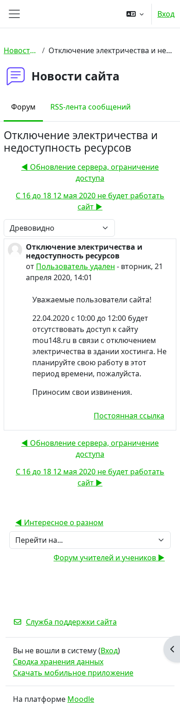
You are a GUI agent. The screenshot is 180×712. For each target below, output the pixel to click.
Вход (165, 14)
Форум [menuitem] (23, 107)
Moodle (80, 699)
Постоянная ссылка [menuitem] (129, 416)
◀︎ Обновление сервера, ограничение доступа (90, 172)
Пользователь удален (75, 266)
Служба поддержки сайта (71, 622)
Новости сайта (21, 50)
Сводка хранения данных (58, 662)
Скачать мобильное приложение (73, 673)
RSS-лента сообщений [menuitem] (90, 107)
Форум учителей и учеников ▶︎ (109, 557)
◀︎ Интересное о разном (59, 522)
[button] (135, 14)
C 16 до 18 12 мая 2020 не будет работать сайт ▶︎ (90, 201)
